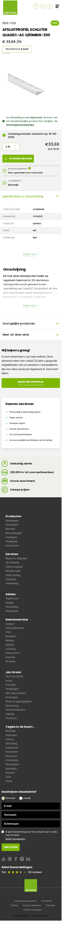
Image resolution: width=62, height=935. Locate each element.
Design (10, 602)
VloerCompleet (14, 566)
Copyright (50, 905)
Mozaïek (10, 529)
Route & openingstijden (19, 701)
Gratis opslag (13, 575)
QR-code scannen (16, 693)
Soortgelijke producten (19, 323)
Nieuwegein (12, 764)
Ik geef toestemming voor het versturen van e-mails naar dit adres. (31, 835)
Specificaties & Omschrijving (23, 196)
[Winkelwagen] (50, 6)
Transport (11, 579)
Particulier (10, 798)
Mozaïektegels (14, 533)
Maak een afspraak (16, 558)
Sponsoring (12, 705)
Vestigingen (12, 689)
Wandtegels (12, 520)
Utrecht (10, 739)
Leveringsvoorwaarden (25, 901)
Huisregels (12, 697)
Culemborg (12, 760)
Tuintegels (11, 537)
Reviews (10, 661)
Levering (10, 649)
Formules (11, 684)
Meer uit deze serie (16, 334)
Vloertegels (12, 524)
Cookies (14, 905)
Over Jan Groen (14, 676)
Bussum (10, 772)
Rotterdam (11, 735)
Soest (9, 781)
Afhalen (10, 644)
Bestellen (11, 636)
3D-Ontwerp (12, 562)
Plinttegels (11, 541)
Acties (9, 680)
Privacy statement (32, 905)
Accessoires (12, 545)
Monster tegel (13, 571)
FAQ (8, 632)
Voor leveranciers (15, 709)
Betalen (10, 640)
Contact (10, 624)
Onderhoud (12, 611)
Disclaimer (46, 901)
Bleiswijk (11, 731)
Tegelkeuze (12, 598)
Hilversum (11, 756)
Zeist (8, 777)
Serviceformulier (15, 628)
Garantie (10, 657)
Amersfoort (12, 751)
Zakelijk (10, 714)
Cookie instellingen (32, 909)
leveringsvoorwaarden (20, 124)
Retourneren (13, 653)
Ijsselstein (11, 768)
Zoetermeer (12, 747)
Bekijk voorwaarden (15, 839)
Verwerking (12, 583)
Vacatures (11, 718)
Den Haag (11, 743)
